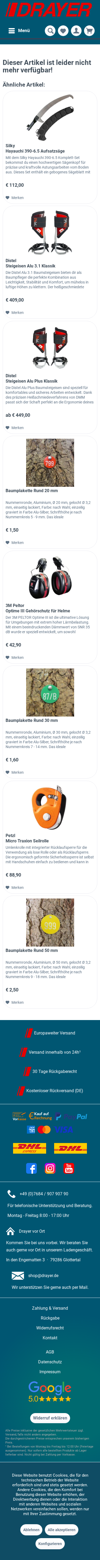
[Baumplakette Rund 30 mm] (50, 692)
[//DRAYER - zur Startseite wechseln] (48, 12)
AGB (50, 1352)
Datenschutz (50, 1361)
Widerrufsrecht (50, 1328)
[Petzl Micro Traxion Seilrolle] (50, 808)
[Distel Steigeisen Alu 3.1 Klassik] (50, 233)
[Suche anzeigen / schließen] (50, 30)
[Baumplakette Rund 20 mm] (50, 463)
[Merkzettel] (63, 30)
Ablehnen (31, 1530)
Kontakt (50, 1337)
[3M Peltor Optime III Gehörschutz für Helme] (50, 578)
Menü (24, 30)
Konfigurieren (50, 1544)
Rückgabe (50, 1318)
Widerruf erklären (50, 1418)
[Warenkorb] (89, 30)
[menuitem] (19, 30)
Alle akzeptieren (61, 1530)
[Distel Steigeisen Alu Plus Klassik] (50, 348)
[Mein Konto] (76, 30)
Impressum (50, 1371)
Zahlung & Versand (50, 1308)
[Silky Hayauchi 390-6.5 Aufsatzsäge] (50, 118)
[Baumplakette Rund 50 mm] (50, 922)
